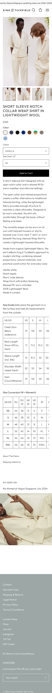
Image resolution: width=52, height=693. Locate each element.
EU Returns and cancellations (18, 653)
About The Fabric (11, 456)
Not (31, 691)
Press (6, 624)
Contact (7, 584)
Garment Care (11, 589)
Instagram (8, 634)
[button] (5, 132)
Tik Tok (7, 639)
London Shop (10, 619)
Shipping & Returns (12, 462)
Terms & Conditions (13, 609)
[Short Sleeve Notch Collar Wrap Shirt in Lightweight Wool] (9, 94)
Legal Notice (10, 599)
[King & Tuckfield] (16, 10)
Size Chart (7, 156)
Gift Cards (8, 644)
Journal (7, 629)
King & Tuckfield (16, 691)
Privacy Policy (10, 604)
